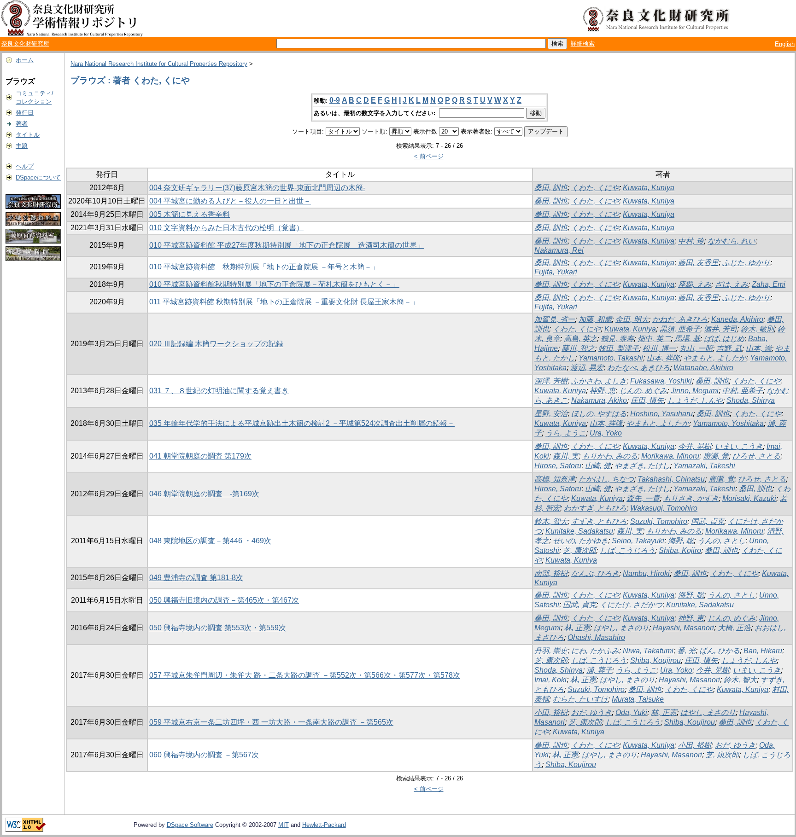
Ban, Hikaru (762, 651)
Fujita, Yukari (555, 272)
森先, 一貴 (643, 498)
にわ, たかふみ (595, 651)
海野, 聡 (681, 541)
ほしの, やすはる (598, 414)
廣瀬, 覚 (716, 456)
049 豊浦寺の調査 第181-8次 (196, 577)
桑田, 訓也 (551, 188)
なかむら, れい (731, 241)
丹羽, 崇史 (551, 651)
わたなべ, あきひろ (638, 368)
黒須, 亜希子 (680, 329)
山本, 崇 (759, 348)
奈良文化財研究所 (25, 43)
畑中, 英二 (654, 339)
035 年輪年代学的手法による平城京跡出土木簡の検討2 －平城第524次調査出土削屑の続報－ (302, 423)
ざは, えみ (731, 284)
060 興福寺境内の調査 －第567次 (204, 755)
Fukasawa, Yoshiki (661, 381)
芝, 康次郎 (579, 550)
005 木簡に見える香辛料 (189, 214)
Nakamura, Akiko (599, 400)
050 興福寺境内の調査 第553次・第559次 (217, 628)
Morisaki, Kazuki (749, 498)
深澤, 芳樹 (551, 381)
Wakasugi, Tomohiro (663, 508)
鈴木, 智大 (551, 521)
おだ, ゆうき (591, 712)
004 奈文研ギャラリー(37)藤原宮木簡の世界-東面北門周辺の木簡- (257, 188)
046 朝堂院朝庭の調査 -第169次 (204, 494)
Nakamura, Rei (559, 250)
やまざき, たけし (642, 466)
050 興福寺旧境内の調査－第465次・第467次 (224, 600)
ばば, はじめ (724, 339)
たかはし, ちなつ (606, 479)
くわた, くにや (595, 188)
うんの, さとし (721, 541)
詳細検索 (583, 43)
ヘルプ (25, 166)
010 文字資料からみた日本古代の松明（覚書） (226, 228)
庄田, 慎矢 (647, 400)
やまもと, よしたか (715, 358)
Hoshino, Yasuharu (661, 414)
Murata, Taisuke (638, 699)
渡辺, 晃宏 (586, 368)
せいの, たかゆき (580, 541)
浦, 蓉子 (599, 670)
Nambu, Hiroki (646, 573)
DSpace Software (190, 824)
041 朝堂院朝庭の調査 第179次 (200, 456)
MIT (283, 824)
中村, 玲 (691, 241)
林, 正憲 (577, 628)
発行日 (25, 112)
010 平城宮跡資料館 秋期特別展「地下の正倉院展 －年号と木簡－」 (264, 267)
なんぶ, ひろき (595, 573)
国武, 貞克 (707, 521)
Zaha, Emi (768, 284)
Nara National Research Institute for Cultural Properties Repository (158, 63)
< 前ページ (429, 156)
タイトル (28, 134)
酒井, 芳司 (720, 329)
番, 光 (686, 651)
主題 (22, 145)
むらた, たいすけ (580, 699)
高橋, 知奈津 (554, 479)
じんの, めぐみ (643, 391)
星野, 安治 (551, 414)
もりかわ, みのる (610, 456)
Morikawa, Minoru (670, 456)
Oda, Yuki (631, 712)
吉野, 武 (729, 348)
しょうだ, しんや (695, 400)
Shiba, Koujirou (655, 660)
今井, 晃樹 (694, 446)
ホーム (25, 60)
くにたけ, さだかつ (631, 605)
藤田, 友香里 (698, 263)
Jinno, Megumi (695, 391)
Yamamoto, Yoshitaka (728, 423)
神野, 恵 (602, 391)
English (785, 44)
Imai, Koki (550, 680)
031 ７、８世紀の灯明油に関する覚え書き (219, 391)
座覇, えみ (694, 284)
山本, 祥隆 (663, 358)
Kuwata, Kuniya (648, 188)
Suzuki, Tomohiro (658, 521)
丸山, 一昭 (696, 348)
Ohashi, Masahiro (596, 637)
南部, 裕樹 (551, 573)
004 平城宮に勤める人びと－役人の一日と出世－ (230, 201)
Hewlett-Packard (324, 824)
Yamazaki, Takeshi (704, 466)
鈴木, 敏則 (757, 329)
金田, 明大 (632, 319)
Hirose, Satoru (557, 466)
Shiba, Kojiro (680, 550)
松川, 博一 (659, 348)
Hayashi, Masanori (683, 628)
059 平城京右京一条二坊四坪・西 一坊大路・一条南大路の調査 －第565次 (271, 722)
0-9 (334, 100)
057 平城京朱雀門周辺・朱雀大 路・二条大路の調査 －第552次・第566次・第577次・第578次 (304, 675)
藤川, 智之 (578, 348)
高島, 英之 (580, 339)
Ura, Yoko (606, 433)
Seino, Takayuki (638, 541)
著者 (22, 123)
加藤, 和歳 (595, 319)
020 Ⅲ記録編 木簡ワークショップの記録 (216, 344)
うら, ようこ (565, 433)
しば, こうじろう (627, 550)
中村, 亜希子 (742, 391)
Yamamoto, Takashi (611, 358)
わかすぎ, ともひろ (595, 508)
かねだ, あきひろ (680, 319)
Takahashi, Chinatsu (671, 479)
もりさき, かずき (691, 498)
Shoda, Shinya (750, 400)
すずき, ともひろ (598, 521)
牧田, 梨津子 (618, 348)
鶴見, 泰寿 (617, 339)
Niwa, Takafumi (648, 651)
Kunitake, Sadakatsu (579, 531)
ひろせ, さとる (756, 456)
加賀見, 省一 (554, 319)
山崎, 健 (598, 466)
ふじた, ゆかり (746, 263)
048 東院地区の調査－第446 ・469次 (210, 541)
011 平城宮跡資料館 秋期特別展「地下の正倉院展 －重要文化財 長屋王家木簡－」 (284, 302)
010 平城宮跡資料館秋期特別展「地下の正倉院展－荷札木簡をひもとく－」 (274, 284)
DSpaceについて (38, 177)
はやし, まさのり (621, 628)
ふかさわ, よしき (598, 381)
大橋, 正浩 (734, 628)
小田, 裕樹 (551, 712)
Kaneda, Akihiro (737, 319)
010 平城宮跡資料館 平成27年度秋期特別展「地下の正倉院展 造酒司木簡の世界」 (286, 245)
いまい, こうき (739, 446)
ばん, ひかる (719, 651)
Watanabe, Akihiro (703, 368)
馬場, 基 (687, 339)
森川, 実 (566, 456)
